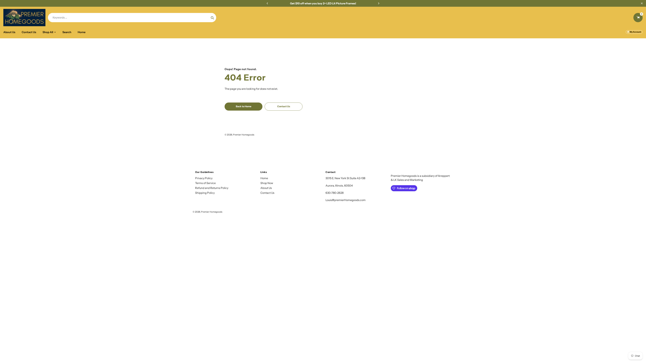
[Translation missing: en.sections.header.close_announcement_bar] (641, 3)
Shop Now (266, 183)
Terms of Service (205, 183)
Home (264, 178)
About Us (266, 188)
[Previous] (267, 3)
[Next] (378, 3)
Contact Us (267, 192)
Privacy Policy (203, 178)
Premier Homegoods (243, 134)
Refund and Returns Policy (211, 188)
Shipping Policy (205, 192)
